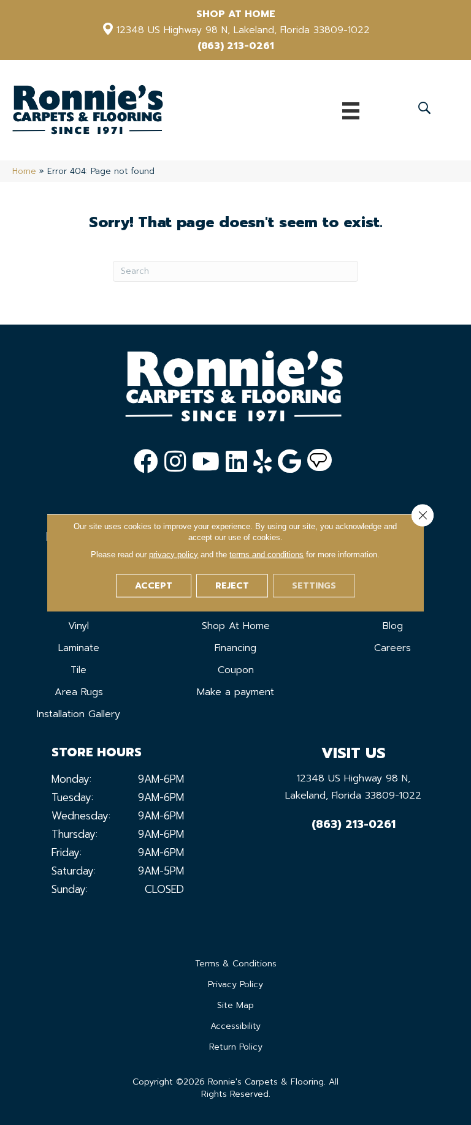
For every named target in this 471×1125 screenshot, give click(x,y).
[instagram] (175, 462)
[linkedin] (236, 462)
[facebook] (146, 462)
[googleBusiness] (289, 462)
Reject (232, 585)
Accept (153, 585)
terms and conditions (266, 554)
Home (24, 171)
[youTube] (206, 462)
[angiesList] (319, 462)
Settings (314, 585)
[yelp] (262, 462)
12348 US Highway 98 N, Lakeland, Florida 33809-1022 (243, 30)
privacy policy (173, 554)
